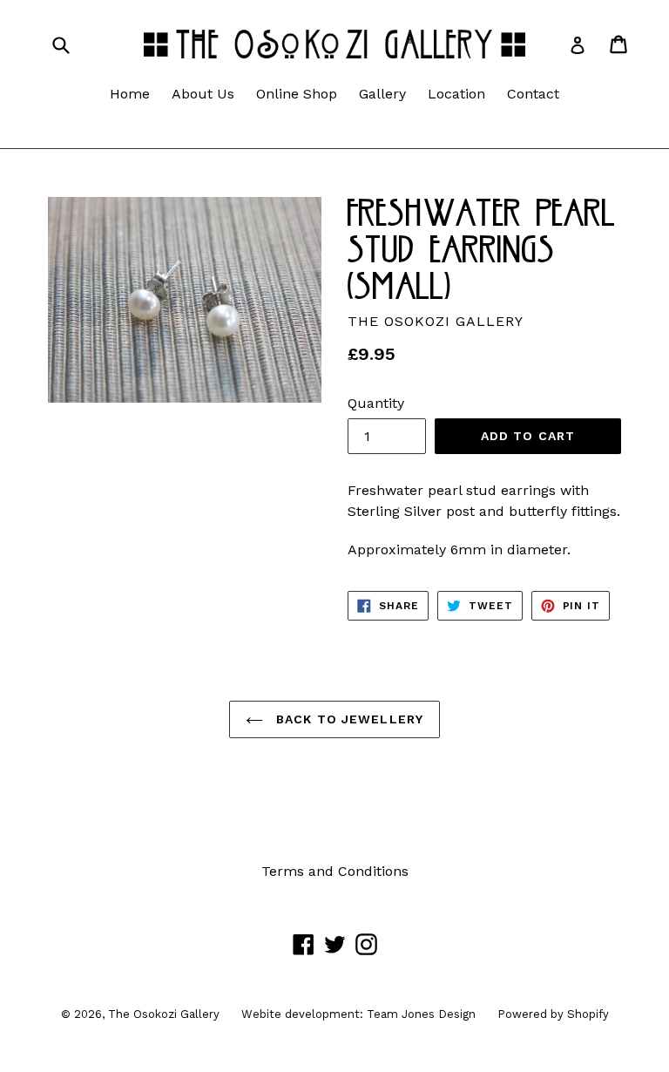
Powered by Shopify (553, 1014)
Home (130, 93)
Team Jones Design (421, 1014)
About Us (203, 93)
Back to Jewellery (347, 719)
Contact (533, 93)
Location (456, 93)
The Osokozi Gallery (164, 1014)
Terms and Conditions (335, 871)
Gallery (382, 93)
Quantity (376, 403)
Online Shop (296, 93)
